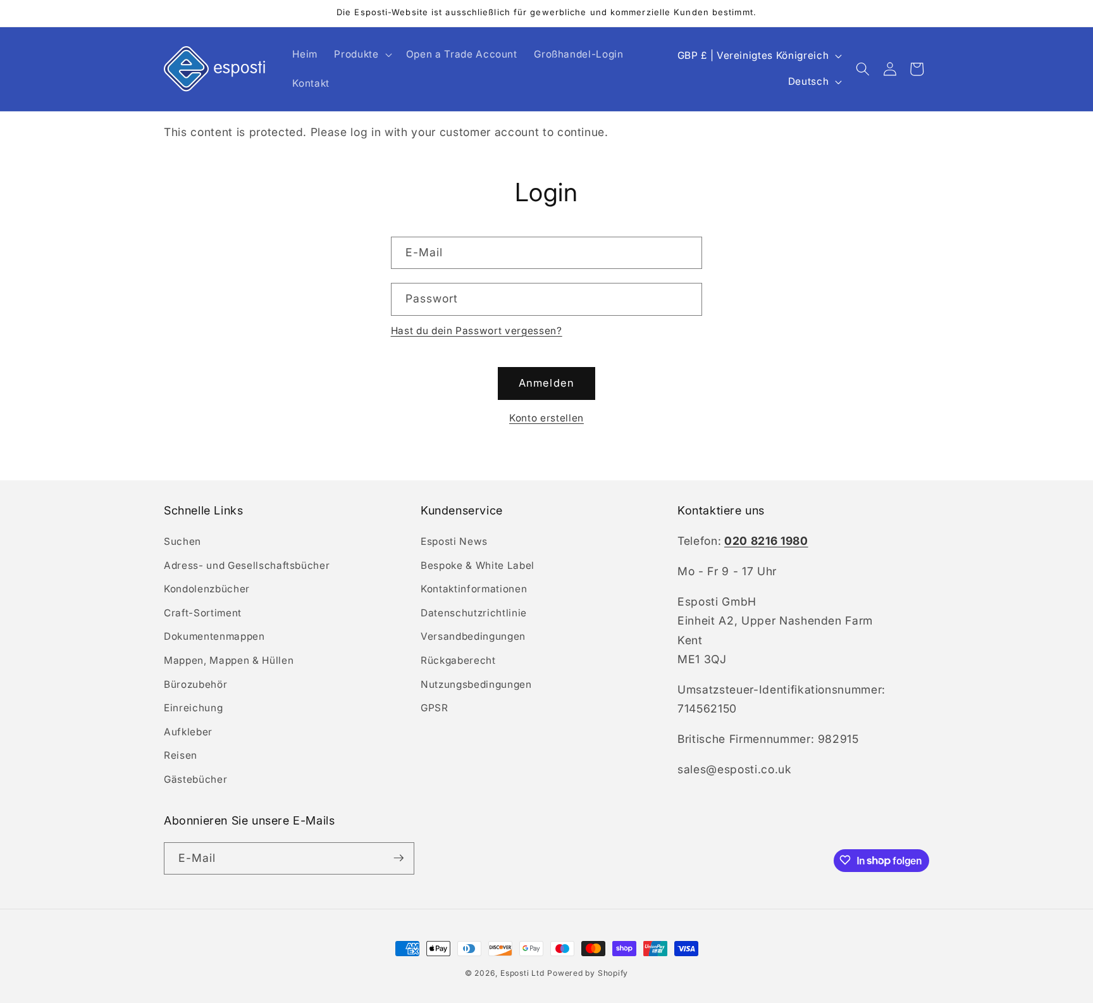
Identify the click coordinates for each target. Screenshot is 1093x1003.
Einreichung (193, 708)
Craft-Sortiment (203, 613)
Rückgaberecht (458, 660)
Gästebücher (195, 779)
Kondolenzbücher (207, 589)
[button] (361, 54)
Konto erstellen (546, 418)
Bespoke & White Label (477, 565)
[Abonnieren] (398, 858)
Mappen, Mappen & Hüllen (228, 660)
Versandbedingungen (473, 637)
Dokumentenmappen (214, 637)
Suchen (182, 541)
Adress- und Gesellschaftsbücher (247, 565)
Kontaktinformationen (474, 589)
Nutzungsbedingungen (476, 684)
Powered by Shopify (587, 973)
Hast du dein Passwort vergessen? (476, 331)
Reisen (180, 756)
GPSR (434, 708)
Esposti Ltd (522, 973)
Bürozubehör (195, 684)
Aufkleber (188, 732)
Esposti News (454, 541)
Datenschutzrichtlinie (474, 613)
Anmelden (546, 383)
